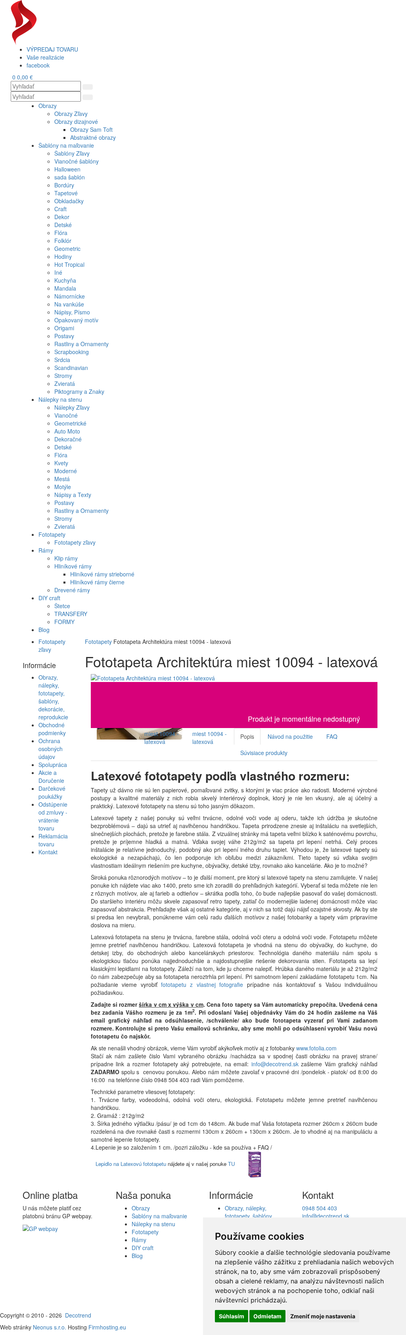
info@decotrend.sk (275, 1064)
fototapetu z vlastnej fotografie (202, 984)
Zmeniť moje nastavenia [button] (322, 1316)
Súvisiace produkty (263, 753)
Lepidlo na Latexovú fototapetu (131, 1163)
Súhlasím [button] (231, 1316)
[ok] (87, 87)
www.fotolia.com (317, 1048)
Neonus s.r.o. (49, 1327)
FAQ (331, 736)
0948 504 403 (319, 1208)
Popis (247, 736)
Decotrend (78, 1315)
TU (231, 1163)
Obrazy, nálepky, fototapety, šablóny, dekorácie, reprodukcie (53, 697)
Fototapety (98, 641)
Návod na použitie (290, 736)
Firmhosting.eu (107, 1327)
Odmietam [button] (267, 1316)
